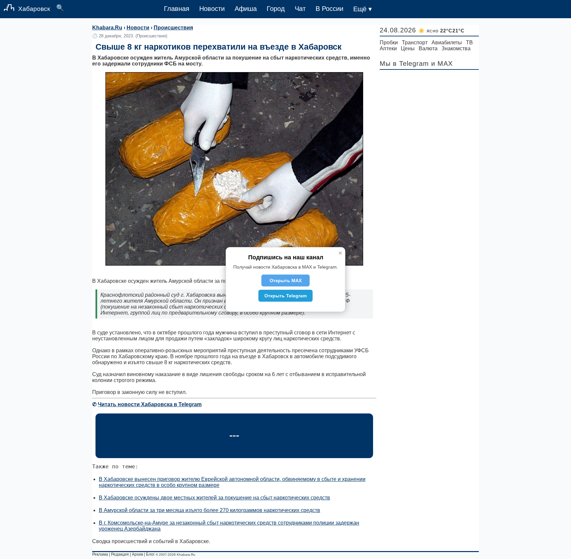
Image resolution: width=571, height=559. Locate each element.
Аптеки (388, 48)
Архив (137, 554)
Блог (150, 554)
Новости (212, 8)
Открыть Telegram (285, 295)
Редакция (120, 554)
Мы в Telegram (404, 63)
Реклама (100, 554)
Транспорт (415, 42)
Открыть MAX (286, 280)
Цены (408, 48)
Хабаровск (34, 8)
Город (276, 8)
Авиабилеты (447, 42)
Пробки (389, 42)
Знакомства (456, 48)
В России (329, 8)
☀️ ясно (441, 30)
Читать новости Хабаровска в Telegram (150, 404)
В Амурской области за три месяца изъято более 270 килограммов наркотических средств (209, 510)
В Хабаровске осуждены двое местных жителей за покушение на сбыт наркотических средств (214, 497)
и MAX (442, 63)
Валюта (428, 48)
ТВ (469, 42)
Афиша (246, 8)
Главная (176, 8)
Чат (300, 8)
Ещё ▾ (362, 9)
